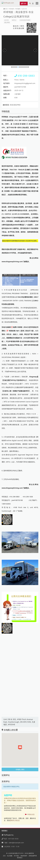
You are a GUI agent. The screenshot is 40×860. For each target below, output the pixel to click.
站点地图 (9, 856)
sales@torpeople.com (16, 842)
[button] (20, 747)
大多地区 (17, 94)
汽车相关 (11, 9)
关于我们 (16, 856)
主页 (6, 9)
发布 (24, 3)
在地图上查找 (20, 769)
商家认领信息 (15, 820)
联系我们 (19, 857)
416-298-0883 (26, 75)
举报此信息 (31, 814)
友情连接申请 (33, 856)
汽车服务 (17, 9)
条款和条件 (24, 856)
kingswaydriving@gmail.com (24, 83)
